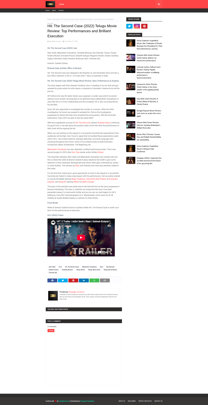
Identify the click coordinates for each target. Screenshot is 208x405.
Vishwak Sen (53, 272)
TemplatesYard (64, 401)
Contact (61, 10)
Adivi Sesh (56, 19)
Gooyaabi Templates (87, 401)
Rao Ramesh (110, 267)
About (54, 10)
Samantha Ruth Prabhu (96, 179)
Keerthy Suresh (87, 182)
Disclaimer (132, 401)
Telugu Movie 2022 (94, 270)
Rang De (62, 182)
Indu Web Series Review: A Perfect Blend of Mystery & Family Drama (147, 101)
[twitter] (129, 26)
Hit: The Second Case (72, 267)
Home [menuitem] (61, 4)
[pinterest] (144, 26)
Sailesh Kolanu (104, 123)
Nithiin (76, 182)
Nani (77, 165)
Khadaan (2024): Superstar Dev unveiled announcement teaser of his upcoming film (149, 160)
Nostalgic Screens (55, 41)
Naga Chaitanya (78, 179)
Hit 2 (60, 267)
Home (48, 10)
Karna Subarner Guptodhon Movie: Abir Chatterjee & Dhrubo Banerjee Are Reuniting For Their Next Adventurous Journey (149, 45)
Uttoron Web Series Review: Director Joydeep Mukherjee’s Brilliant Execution (148, 125)
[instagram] (137, 26)
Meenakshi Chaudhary (56, 149)
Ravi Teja (75, 152)
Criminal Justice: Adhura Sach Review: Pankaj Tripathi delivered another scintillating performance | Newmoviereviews (148, 72)
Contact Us (158, 401)
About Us (122, 401)
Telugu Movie (80, 270)
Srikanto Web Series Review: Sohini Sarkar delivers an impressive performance (148, 58)
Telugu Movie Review (110, 270)
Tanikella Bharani (67, 270)
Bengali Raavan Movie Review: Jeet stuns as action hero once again (149, 113)
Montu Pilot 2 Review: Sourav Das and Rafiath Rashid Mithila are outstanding (149, 137)
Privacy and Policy (145, 401)
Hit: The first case (82, 123)
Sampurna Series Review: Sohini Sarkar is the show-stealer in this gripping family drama (148, 88)
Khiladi (100, 152)
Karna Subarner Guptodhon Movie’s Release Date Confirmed (147, 149)
